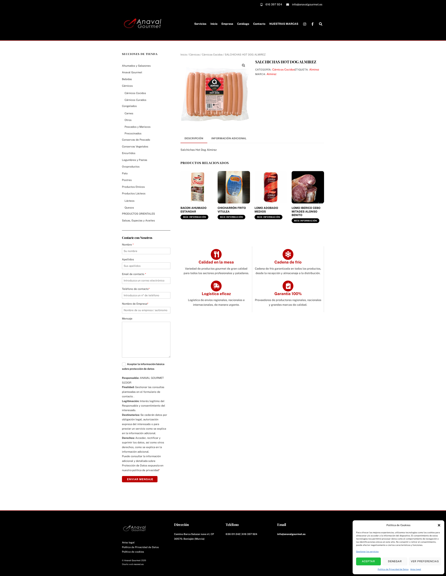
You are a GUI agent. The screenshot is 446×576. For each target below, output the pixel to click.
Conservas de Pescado (136, 139)
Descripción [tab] (193, 138)
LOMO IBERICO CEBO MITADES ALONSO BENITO (306, 211)
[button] (439, 525)
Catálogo (243, 23)
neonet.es (139, 564)
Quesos (129, 207)
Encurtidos (128, 153)
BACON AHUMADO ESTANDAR (193, 209)
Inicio (213, 23)
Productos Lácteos (133, 193)
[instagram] (304, 23)
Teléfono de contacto (136, 288)
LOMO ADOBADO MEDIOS (266, 209)
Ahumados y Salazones (136, 65)
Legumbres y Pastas (134, 159)
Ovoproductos (131, 166)
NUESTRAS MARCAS (283, 23)
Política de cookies (133, 551)
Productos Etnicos (133, 186)
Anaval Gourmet (132, 72)
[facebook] (312, 23)
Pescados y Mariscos (138, 126)
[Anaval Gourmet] (143, 31)
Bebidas (127, 79)
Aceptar (368, 561)
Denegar (395, 561)
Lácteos (129, 200)
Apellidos (128, 259)
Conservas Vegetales (135, 146)
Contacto (259, 23)
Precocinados (133, 133)
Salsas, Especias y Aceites (138, 220)
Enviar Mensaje (140, 479)
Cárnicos (194, 54)
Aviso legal (415, 569)
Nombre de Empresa (135, 303)
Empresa (227, 23)
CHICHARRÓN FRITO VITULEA (232, 209)
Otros (128, 119)
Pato (125, 173)
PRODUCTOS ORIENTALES (138, 213)
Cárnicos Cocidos (212, 54)
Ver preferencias (425, 561)
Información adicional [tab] (229, 138)
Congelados (129, 106)
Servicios (200, 23)
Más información (194, 217)
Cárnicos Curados (135, 99)
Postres (127, 180)
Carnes (129, 113)
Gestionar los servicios (367, 551)
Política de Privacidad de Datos (393, 569)
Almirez (314, 69)
